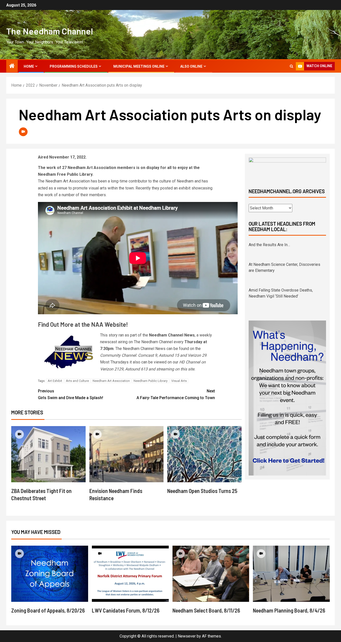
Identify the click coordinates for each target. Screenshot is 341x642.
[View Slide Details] (287, 169)
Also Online (191, 66)
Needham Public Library (151, 381)
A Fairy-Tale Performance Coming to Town (176, 394)
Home (29, 66)
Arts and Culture (77, 381)
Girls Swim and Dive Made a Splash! (70, 394)
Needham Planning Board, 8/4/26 (289, 610)
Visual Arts (179, 381)
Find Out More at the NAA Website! (83, 324)
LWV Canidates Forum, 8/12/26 (126, 610)
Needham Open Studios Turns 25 (202, 490)
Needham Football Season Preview (279, 296)
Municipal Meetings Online (139, 66)
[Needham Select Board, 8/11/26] (210, 574)
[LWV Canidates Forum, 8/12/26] (130, 574)
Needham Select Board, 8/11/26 (206, 610)
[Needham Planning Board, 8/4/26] (291, 574)
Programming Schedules (74, 66)
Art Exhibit (55, 381)
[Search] (291, 66)
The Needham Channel (49, 31)
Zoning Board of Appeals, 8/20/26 (48, 610)
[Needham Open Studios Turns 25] (204, 454)
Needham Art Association (111, 381)
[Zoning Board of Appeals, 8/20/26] (49, 574)
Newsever (187, 636)
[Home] (12, 66)
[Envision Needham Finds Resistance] (126, 454)
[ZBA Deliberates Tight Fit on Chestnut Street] (48, 454)
